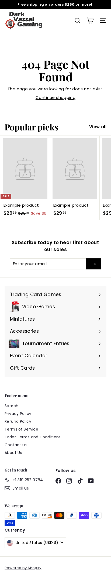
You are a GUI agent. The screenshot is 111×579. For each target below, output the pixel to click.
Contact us (16, 445)
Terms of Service (21, 429)
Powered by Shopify (23, 567)
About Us (13, 452)
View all (97, 127)
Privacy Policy (18, 413)
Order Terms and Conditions (33, 437)
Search (11, 405)
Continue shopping (55, 97)
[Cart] (90, 21)
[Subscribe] (93, 263)
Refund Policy (18, 421)
